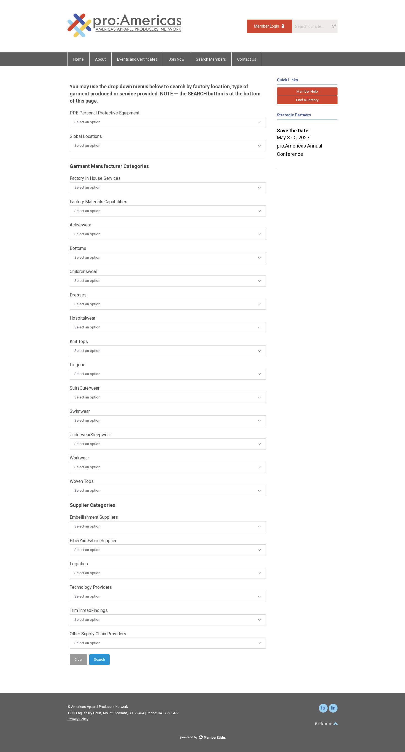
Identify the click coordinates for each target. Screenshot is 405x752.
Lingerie (77, 364)
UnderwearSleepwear (90, 434)
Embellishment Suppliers (94, 517)
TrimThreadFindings (89, 610)
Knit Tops (79, 341)
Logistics (79, 563)
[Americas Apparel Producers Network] (125, 40)
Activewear (80, 225)
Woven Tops (82, 481)
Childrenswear (83, 271)
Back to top (324, 724)
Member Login (266, 26)
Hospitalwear (82, 318)
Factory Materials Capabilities (98, 201)
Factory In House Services (95, 178)
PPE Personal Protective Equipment (104, 113)
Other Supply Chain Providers (98, 633)
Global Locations (86, 136)
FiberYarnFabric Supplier (93, 540)
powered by (189, 737)
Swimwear (80, 411)
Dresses (78, 295)
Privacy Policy (78, 719)
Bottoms (78, 248)
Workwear (79, 458)
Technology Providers (91, 587)
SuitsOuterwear (84, 388)
